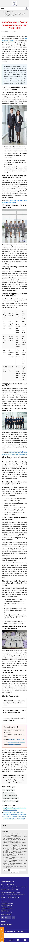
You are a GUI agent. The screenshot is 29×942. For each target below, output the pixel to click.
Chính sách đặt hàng (6, 912)
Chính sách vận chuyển (7, 903)
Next (14, 872)
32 (11, 872)
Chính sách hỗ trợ (5, 910)
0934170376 (11, 739)
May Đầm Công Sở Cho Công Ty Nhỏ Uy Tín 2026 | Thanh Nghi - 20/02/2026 (15, 837)
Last (17, 872)
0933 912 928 (20, 739)
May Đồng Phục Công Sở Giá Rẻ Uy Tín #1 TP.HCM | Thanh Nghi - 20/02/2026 (14, 846)
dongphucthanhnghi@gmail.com (16, 742)
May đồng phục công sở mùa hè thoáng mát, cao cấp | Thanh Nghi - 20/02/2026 (15, 849)
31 (25, 870)
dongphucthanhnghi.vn (15, 744)
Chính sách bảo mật (6, 908)
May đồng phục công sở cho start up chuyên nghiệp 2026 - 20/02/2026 (15, 834)
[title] (4, 940)
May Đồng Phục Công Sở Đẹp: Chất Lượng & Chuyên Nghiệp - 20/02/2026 (14, 858)
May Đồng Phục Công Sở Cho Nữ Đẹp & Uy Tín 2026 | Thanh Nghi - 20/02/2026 (15, 852)
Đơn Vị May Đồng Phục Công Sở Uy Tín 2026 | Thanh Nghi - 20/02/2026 (14, 840)
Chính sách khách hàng (7, 905)
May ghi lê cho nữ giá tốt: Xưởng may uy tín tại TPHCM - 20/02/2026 (15, 855)
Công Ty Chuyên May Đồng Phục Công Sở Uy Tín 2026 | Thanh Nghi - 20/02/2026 (14, 843)
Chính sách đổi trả (6, 907)
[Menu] (2, 8)
